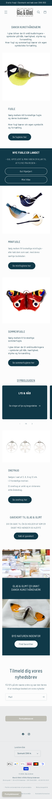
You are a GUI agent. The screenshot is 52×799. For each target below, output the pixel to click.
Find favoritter (26, 644)
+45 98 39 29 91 (43, 780)
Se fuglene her (20, 137)
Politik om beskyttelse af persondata (18, 787)
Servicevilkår (26, 793)
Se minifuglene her (22, 265)
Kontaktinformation (42, 793)
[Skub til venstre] (20, 424)
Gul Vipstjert (26, 171)
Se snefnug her (20, 499)
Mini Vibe (26, 179)
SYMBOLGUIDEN (26, 380)
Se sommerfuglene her (24, 362)
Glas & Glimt (29, 774)
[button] (6, 12)
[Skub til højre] (32, 424)
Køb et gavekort (26, 536)
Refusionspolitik (42, 787)
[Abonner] (43, 696)
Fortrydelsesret (26, 718)
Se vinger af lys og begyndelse (23, 405)
